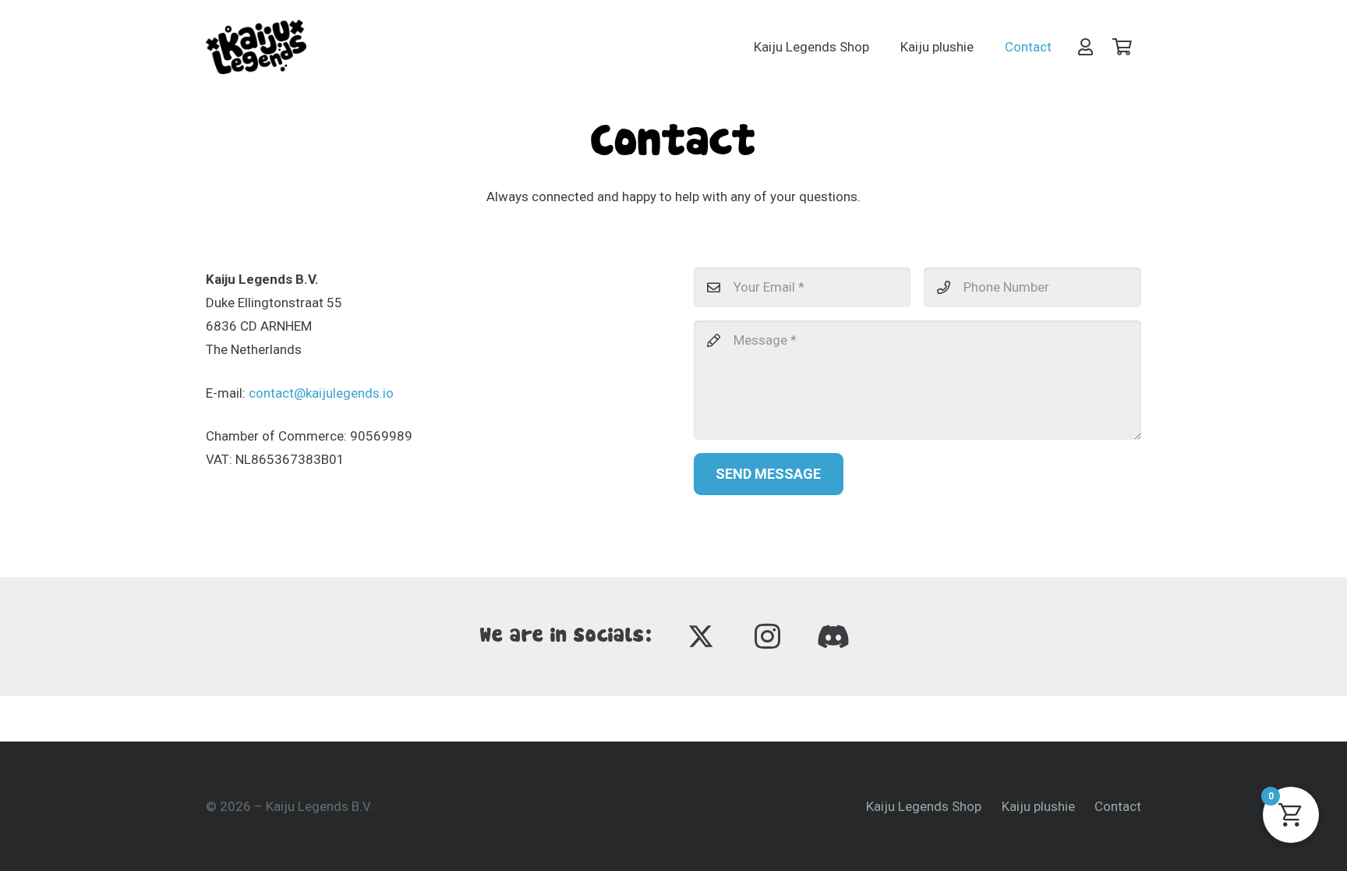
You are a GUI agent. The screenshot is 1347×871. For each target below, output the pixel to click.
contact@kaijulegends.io (321, 393)
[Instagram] (767, 637)
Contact (1117, 806)
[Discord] (834, 637)
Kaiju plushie (1038, 806)
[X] (701, 637)
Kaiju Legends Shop (923, 806)
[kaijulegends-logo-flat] (256, 46)
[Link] (1085, 46)
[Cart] (1122, 46)
